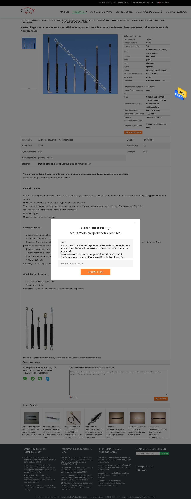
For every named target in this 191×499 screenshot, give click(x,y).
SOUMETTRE (95, 272)
